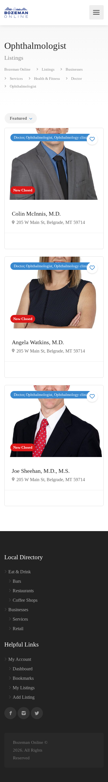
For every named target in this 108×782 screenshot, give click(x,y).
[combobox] (21, 118)
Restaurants (23, 590)
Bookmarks (23, 678)
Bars (17, 581)
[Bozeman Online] (16, 12)
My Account (19, 659)
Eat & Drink (19, 571)
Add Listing (24, 697)
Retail (18, 628)
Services (20, 619)
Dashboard (23, 668)
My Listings (24, 687)
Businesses (18, 609)
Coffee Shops (25, 600)
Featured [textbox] (18, 118)
